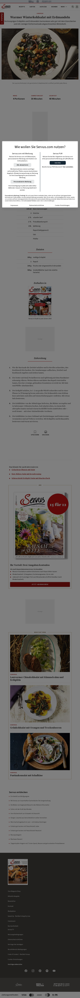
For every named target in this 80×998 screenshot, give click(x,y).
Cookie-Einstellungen (62, 205)
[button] (58, 163)
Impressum (14, 205)
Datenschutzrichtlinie (36, 205)
